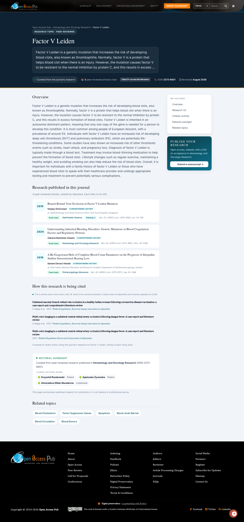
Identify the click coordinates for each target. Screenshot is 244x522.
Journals (85, 6)
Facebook (197, 509)
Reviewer (158, 464)
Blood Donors (69, 421)
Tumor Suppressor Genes (76, 413)
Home (71, 453)
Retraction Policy (120, 475)
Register (200, 464)
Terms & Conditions (121, 492)
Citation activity (180, 115)
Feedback (115, 459)
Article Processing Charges (168, 470)
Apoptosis (104, 413)
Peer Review (75, 470)
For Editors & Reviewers (130, 6)
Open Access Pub (41, 27)
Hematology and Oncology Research (72, 27)
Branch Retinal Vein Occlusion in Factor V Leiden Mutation (82, 204)
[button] (201, 6)
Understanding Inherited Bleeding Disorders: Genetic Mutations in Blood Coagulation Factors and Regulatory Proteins (98, 231)
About (153, 6)
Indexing (115, 453)
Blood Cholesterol (45, 413)
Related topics (180, 127)
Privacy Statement (120, 487)
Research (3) (179, 110)
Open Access (75, 464)
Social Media (203, 453)
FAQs (156, 481)
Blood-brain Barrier (128, 413)
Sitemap (200, 475)
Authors (157, 453)
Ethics (113, 470)
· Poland (57, 377)
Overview (177, 104)
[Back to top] (233, 513)
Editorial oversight (182, 121)
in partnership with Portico (134, 503)
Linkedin (226, 509)
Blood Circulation (45, 421)
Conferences (75, 481)
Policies (114, 464)
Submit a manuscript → (190, 164)
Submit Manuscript (177, 6)
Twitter (212, 509)
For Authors (103, 6)
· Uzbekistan (64, 383)
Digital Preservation (121, 481)
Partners (200, 459)
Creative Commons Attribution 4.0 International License (133, 509)
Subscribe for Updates (208, 470)
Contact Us (202, 481)
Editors (157, 459)
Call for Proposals (78, 475)
